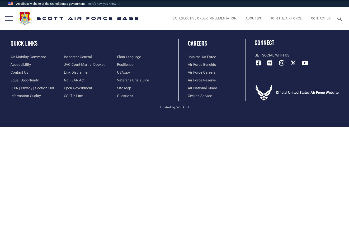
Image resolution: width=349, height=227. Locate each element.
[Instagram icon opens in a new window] (281, 62)
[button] (104, 3)
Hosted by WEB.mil (174, 107)
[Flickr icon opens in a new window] (270, 62)
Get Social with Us (272, 55)
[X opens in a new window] (293, 62)
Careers (197, 43)
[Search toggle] (340, 18)
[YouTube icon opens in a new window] (305, 62)
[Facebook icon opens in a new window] (258, 62)
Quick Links (24, 43)
